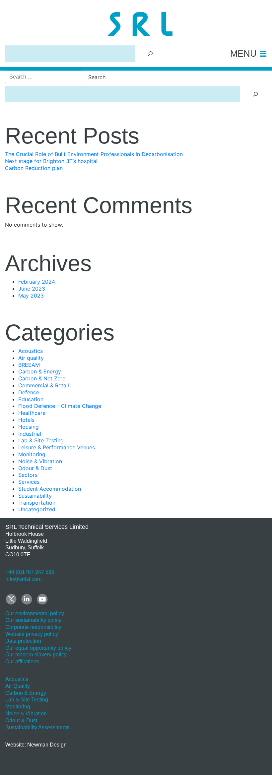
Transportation (36, 502)
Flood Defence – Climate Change (59, 406)
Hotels (26, 419)
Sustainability (35, 495)
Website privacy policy (31, 634)
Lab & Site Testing (41, 440)
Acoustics (30, 351)
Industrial (29, 433)
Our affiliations (22, 661)
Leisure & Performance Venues (56, 447)
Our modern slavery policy (36, 654)
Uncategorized (36, 509)
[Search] (150, 53)
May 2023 (31, 295)
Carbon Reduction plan (34, 168)
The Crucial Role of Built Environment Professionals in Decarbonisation (94, 154)
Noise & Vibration (40, 461)
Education (30, 399)
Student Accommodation (49, 488)
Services (28, 481)
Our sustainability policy (33, 620)
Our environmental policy (34, 613)
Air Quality (17, 686)
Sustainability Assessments (37, 727)
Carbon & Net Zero (42, 378)
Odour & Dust (35, 468)
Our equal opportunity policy (38, 648)
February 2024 (36, 281)
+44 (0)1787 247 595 (29, 572)
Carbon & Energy (39, 371)
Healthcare (31, 413)
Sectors (27, 474)
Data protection (23, 641)
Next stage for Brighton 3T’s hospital (51, 161)
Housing (28, 426)
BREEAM (29, 364)
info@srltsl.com (23, 579)
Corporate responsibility (33, 627)
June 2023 (31, 288)
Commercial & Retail (43, 385)
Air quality (31, 358)
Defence (28, 392)
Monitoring (31, 454)
